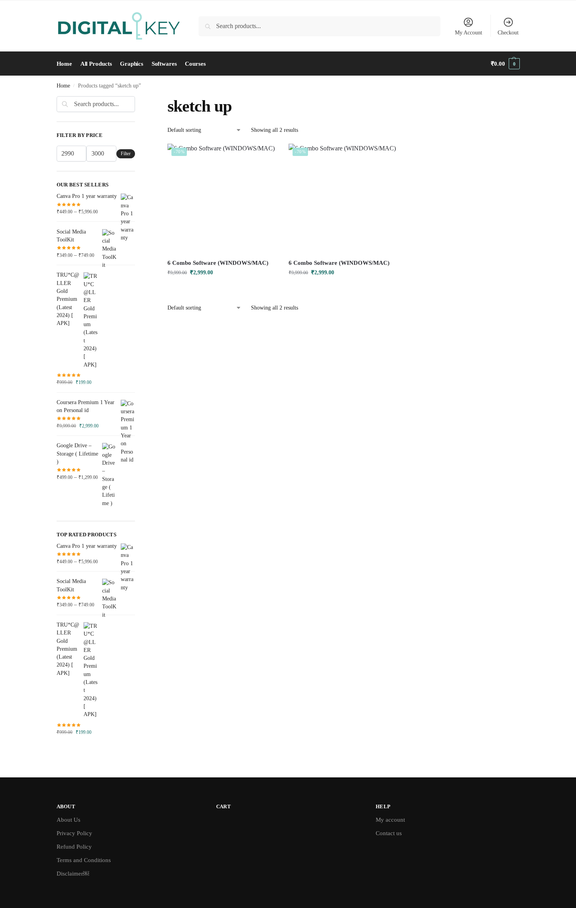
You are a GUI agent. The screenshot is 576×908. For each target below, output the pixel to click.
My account (390, 820)
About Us (68, 820)
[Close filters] (137, 101)
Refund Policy (74, 846)
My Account (468, 33)
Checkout (508, 33)
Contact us (389, 833)
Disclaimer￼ (73, 873)
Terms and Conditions (84, 860)
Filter (126, 153)
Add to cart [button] (222, 289)
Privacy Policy (74, 833)
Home (63, 86)
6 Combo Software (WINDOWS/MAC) (217, 263)
